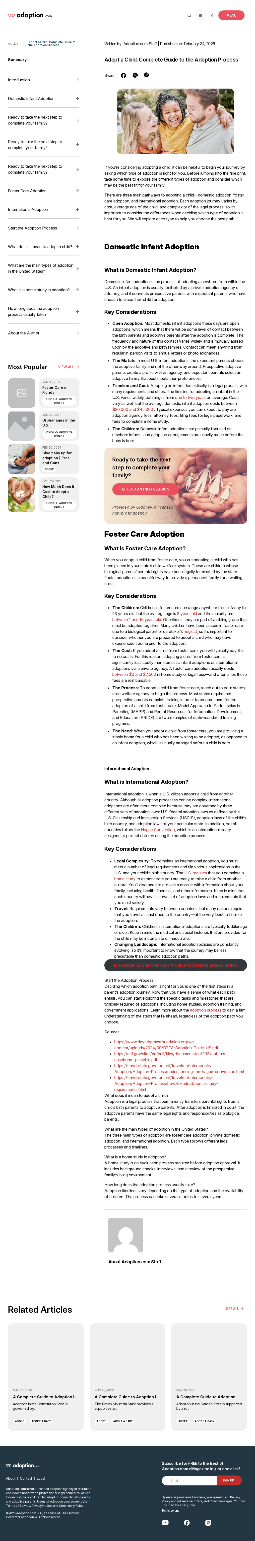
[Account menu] (211, 15)
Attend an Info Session (146, 489)
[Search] (188, 15)
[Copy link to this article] (146, 74)
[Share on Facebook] (124, 75)
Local (41, 1478)
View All (66, 367)
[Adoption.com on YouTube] (165, 1522)
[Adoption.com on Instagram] (208, 1522)
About (10, 1478)
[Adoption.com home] (30, 15)
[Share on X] (135, 75)
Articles (13, 43)
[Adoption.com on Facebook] (186, 1522)
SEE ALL (232, 1309)
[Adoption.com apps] (200, 15)
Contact (26, 1478)
